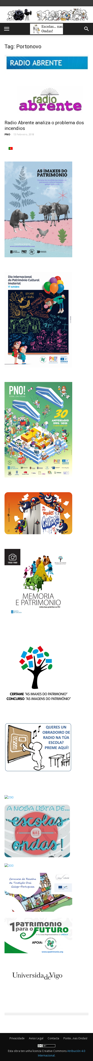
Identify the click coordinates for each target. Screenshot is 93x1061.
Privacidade (17, 1038)
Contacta (53, 1038)
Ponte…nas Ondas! (75, 1038)
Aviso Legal (36, 1038)
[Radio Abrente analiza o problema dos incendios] (46, 85)
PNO (7, 134)
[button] (86, 29)
